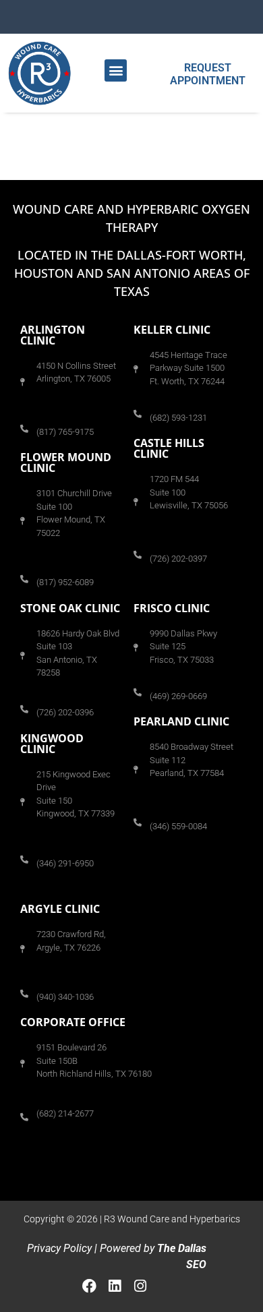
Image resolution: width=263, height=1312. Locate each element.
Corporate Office (72, 1022)
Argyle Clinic (60, 908)
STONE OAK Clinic (70, 608)
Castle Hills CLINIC (169, 448)
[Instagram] (140, 1286)
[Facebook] (90, 1286)
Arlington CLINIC (52, 335)
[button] (116, 70)
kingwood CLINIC (52, 743)
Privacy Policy (59, 1248)
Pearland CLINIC (181, 721)
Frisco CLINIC (172, 608)
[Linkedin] (114, 1286)
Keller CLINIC (172, 329)
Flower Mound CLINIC (65, 462)
